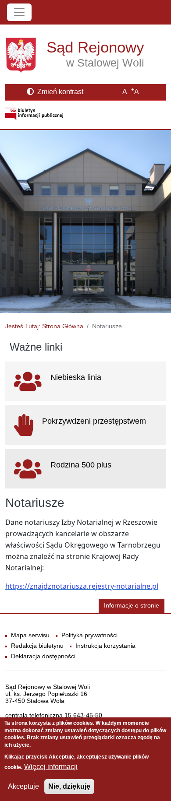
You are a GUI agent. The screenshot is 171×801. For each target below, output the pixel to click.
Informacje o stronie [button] (131, 605)
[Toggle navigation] (19, 12)
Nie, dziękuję (69, 786)
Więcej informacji (51, 766)
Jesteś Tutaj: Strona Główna (44, 326)
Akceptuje (23, 786)
